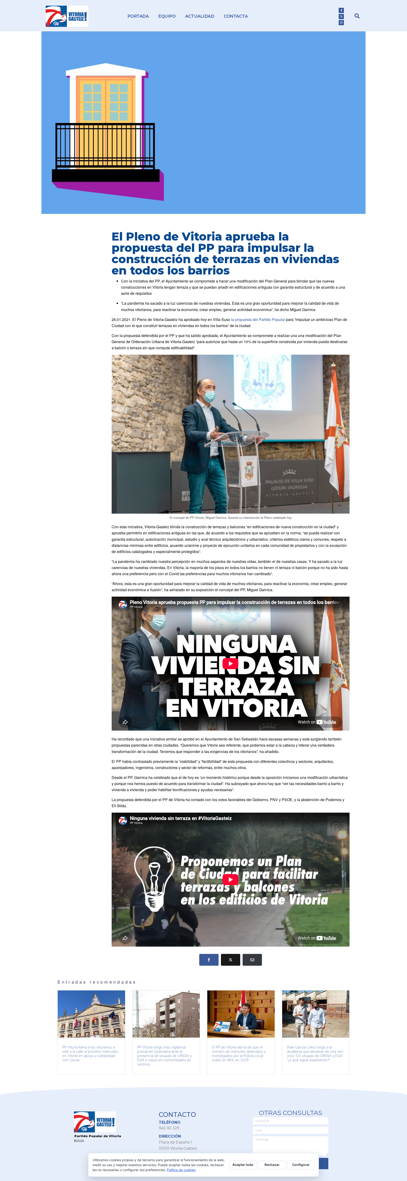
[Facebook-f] (341, 10)
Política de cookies (181, 1170)
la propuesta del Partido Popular (258, 319)
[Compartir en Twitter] (230, 960)
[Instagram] (341, 22)
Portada (138, 16)
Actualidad (199, 16)
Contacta (236, 16)
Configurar (301, 1165)
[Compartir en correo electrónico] (252, 960)
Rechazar (272, 1165)
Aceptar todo (242, 1165)
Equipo (166, 16)
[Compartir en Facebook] (209, 960)
